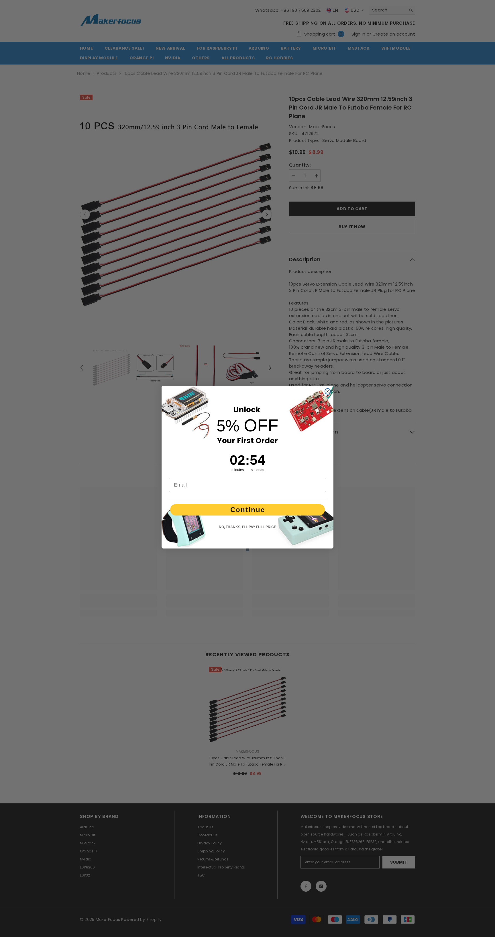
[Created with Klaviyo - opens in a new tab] (247, 549)
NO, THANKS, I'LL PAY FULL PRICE (247, 527)
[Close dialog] (328, 391)
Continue (247, 510)
